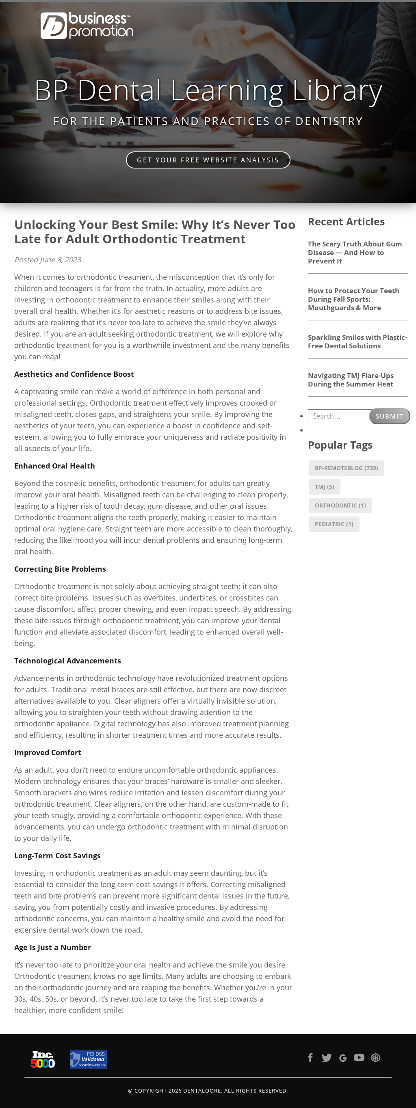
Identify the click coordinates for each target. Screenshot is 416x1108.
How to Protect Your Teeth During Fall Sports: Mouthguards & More (353, 299)
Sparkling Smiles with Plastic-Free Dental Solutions (357, 341)
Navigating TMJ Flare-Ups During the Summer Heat (351, 379)
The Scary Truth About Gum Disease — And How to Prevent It (355, 252)
